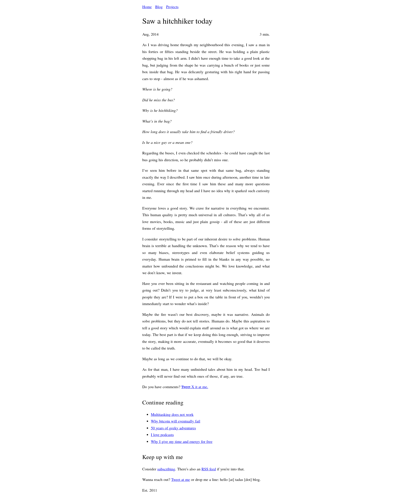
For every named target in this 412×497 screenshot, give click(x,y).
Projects (172, 6)
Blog (159, 6)
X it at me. (194, 386)
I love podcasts (162, 434)
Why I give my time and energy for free (181, 441)
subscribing (166, 468)
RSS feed (208, 468)
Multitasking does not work (172, 414)
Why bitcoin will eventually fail (175, 421)
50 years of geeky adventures (173, 427)
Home (147, 6)
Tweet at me (180, 479)
